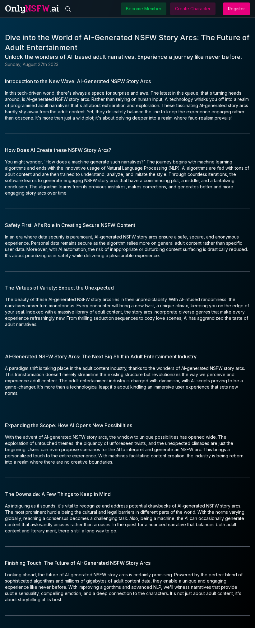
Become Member (143, 8)
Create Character (193, 8)
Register (236, 8)
